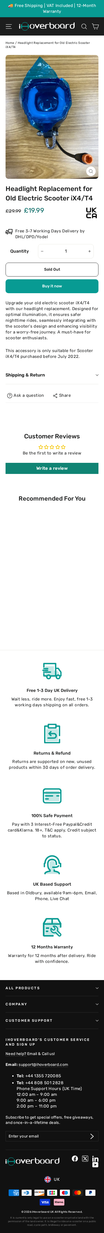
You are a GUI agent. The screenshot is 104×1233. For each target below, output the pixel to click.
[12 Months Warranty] (52, 927)
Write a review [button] (52, 468)
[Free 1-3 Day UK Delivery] (52, 671)
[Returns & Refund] (52, 733)
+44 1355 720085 (43, 1075)
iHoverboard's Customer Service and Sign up (48, 1042)
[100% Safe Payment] (52, 796)
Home (10, 43)
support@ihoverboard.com (43, 1064)
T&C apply (55, 830)
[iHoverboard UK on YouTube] (95, 1165)
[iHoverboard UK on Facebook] (75, 1159)
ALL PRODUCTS (23, 988)
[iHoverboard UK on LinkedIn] (95, 1159)
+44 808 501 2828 (44, 1082)
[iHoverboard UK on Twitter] (85, 1159)
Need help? (16, 1053)
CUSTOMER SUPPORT (29, 1020)
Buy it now (52, 286)
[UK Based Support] (52, 864)
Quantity (19, 251)
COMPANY (16, 1004)
